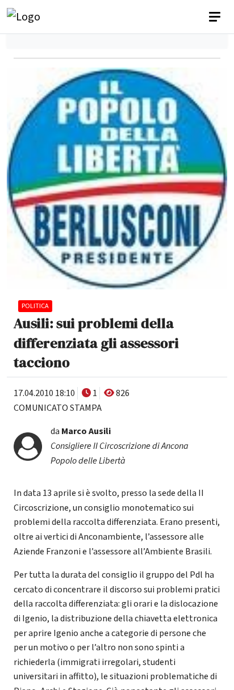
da (120, 445)
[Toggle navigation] (215, 17)
